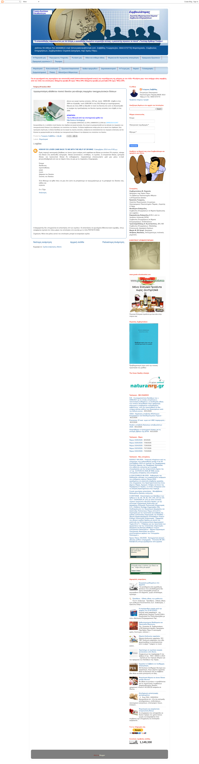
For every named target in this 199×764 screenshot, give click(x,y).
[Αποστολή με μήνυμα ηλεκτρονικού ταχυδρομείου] (68, 136)
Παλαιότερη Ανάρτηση (113, 242)
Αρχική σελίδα (77, 242)
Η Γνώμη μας (124, 69)
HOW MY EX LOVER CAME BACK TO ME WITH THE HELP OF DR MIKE (66, 149)
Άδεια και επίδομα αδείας (95, 58)
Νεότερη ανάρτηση (42, 242)
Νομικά (136, 69)
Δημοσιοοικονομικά (108, 69)
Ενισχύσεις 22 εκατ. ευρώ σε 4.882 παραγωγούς (147, 420)
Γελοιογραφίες (147, 69)
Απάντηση (42, 193)
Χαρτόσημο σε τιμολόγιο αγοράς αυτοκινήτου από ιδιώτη (150, 651)
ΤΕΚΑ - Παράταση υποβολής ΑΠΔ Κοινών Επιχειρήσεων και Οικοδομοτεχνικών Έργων (145, 415)
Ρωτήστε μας (77, 58)
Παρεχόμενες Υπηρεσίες (58, 58)
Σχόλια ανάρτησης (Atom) (52, 247)
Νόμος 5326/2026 (135, 440)
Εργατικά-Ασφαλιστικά (70, 69)
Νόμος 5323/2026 (135, 448)
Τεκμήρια (58, 61)
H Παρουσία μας (39, 58)
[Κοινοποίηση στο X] (72, 136)
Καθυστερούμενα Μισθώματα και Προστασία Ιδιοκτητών (151, 623)
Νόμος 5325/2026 (135, 443)
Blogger (102, 755)
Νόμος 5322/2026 (135, 451)
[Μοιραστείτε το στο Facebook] (74, 136)
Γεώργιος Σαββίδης (149, 89)
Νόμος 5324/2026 (135, 445)
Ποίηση (52, 72)
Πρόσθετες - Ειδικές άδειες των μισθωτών (147, 598)
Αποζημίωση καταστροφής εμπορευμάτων (148, 694)
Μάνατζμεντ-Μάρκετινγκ (68, 72)
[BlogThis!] (70, 136)
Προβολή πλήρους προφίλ (139, 100)
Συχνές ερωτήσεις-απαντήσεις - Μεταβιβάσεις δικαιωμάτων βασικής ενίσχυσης (145, 492)
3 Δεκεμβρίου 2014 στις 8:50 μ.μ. (106, 149)
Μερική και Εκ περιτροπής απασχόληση (123, 58)
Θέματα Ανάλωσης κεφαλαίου (149, 636)
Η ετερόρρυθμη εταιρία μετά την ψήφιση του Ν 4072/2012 (150, 609)
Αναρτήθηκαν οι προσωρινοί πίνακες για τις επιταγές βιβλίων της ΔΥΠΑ (145, 430)
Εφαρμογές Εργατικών (151, 58)
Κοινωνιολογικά (52, 69)
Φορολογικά (37, 69)
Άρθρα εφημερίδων (90, 69)
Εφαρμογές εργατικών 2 (42, 61)
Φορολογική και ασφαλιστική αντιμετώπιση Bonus (149, 710)
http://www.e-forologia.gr (76, 120)
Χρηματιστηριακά (39, 72)
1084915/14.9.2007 (112, 123)
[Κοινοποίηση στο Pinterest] (76, 136)
